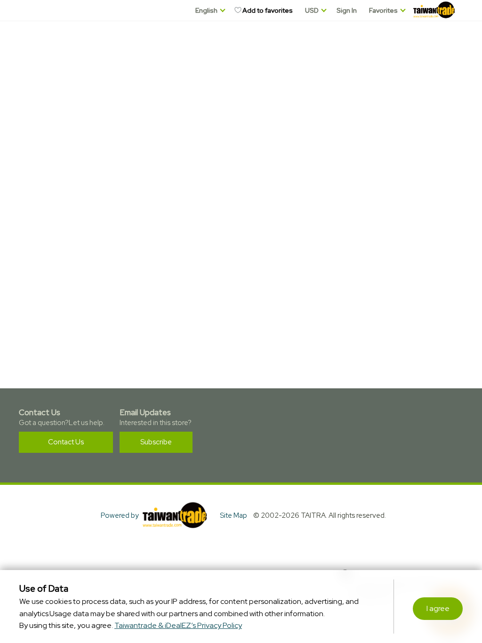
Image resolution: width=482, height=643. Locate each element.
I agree (438, 608)
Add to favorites (267, 10)
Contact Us (66, 442)
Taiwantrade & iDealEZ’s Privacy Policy (178, 625)
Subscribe (156, 442)
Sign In (347, 10)
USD (312, 10)
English (206, 10)
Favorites (383, 10)
